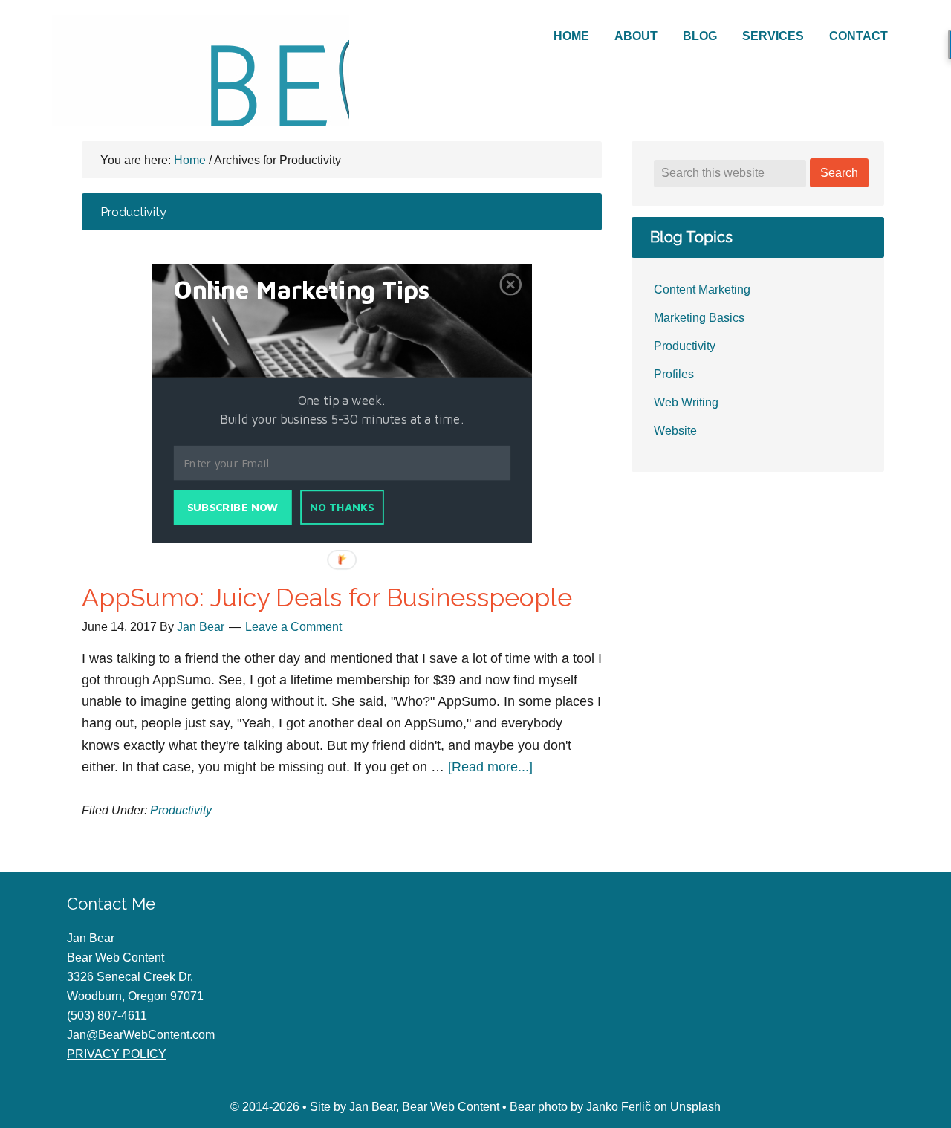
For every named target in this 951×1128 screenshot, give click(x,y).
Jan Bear (372, 1107)
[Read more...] (490, 766)
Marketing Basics (699, 317)
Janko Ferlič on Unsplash (653, 1107)
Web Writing (686, 402)
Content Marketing (702, 289)
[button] (320, 289)
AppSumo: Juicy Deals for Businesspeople (327, 597)
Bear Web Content (200, 70)
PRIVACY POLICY (116, 1054)
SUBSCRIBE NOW (232, 507)
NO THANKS (342, 507)
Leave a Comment (293, 626)
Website (675, 430)
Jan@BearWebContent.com (141, 1034)
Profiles (674, 374)
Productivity (181, 810)
